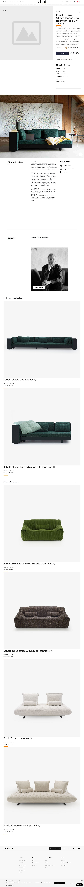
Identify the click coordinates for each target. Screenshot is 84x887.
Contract (47, 867)
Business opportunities (50, 865)
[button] (29, 885)
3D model (65, 172)
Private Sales (63, 865)
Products (5, 1)
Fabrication (21, 862)
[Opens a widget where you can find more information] (79, 884)
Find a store (62, 53)
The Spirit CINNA (22, 860)
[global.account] (80, 2)
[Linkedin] (73, 848)
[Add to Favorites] (80, 12)
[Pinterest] (78, 848)
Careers (46, 862)
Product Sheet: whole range (69, 169)
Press (46, 860)
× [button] (82, 880)
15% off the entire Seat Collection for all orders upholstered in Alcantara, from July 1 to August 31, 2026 (48, 5)
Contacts (34, 865)
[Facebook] (68, 848)
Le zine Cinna (19, 1)
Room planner (35, 862)
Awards (20, 872)
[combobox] (81, 880)
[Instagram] (64, 848)
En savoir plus (13, 883)
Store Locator (64, 860)
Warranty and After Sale (66, 862)
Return (6, 10)
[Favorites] (74, 2)
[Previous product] (75, 298)
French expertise (22, 865)
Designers (12, 1)
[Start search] (62, 2)
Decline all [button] (71, 882)
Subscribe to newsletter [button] (55, 848)
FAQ (33, 860)
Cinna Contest (22, 870)
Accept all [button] (59, 882)
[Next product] (78, 298)
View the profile (39, 287)
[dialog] (42, 883)
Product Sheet (67, 165)
